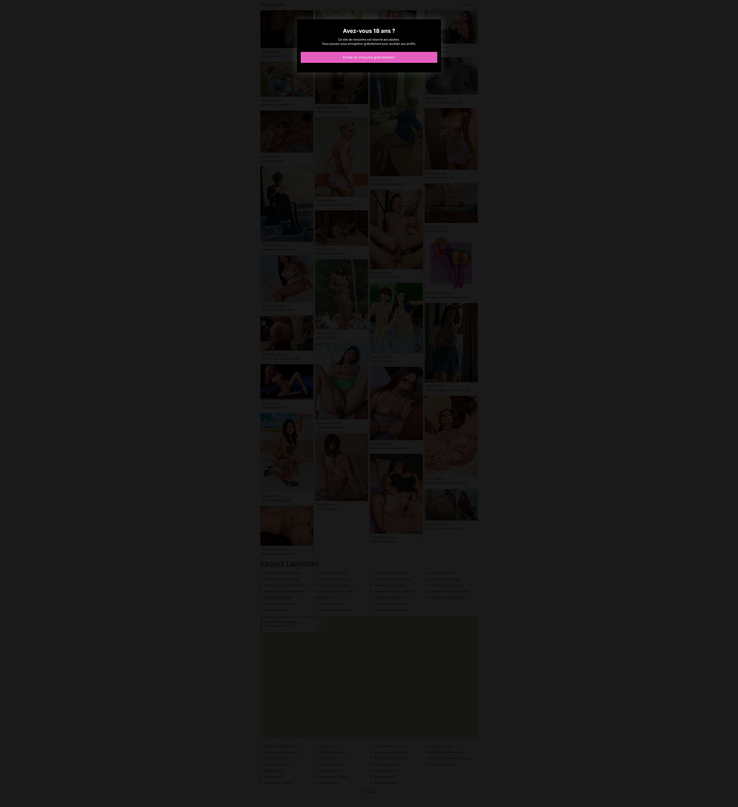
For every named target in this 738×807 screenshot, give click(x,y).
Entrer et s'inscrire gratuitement (369, 57)
